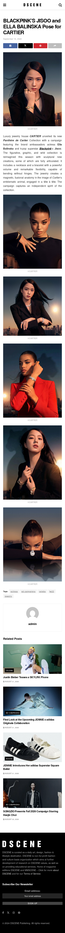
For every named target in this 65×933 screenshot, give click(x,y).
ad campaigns (28, 591)
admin (32, 624)
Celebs (9, 670)
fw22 (51, 591)
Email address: (33, 890)
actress (14, 591)
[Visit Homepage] (32, 5)
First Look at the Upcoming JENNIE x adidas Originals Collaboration (28, 721)
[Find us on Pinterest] (19, 912)
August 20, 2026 (12, 819)
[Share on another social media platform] (55, 45)
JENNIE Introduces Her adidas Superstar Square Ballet (31, 767)
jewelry (8, 596)
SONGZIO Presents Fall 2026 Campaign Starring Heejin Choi (30, 813)
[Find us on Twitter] (8, 912)
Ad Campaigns (13, 712)
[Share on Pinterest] (40, 45)
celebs (42, 591)
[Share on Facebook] (10, 45)
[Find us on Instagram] (14, 912)
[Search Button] (60, 5)
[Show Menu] (4, 5)
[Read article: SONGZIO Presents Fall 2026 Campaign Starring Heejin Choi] (32, 793)
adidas (9, 758)
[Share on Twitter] (25, 45)
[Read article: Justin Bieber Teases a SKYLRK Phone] (32, 659)
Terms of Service (32, 873)
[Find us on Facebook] (3, 912)
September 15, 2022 (12, 38)
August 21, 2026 (12, 681)
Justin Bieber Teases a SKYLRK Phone (25, 677)
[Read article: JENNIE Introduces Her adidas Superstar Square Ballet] (32, 747)
